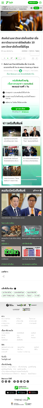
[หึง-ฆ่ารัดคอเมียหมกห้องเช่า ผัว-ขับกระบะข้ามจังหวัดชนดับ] (31, 147)
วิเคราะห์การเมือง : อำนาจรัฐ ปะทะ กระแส (13, 214)
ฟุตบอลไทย (19, 343)
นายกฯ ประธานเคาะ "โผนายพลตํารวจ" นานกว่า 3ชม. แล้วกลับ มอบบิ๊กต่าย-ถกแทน (11, 176)
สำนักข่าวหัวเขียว (7, 260)
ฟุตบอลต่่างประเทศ (7, 343)
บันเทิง (3, 331)
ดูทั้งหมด (36, 186)
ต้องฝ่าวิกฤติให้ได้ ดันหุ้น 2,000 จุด (31, 234)
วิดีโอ (17, 334)
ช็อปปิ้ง (4, 353)
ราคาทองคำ (32, 319)
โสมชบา (27, 292)
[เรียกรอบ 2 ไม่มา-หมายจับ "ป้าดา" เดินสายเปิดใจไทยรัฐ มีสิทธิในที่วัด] (31, 127)
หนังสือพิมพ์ (25, 51)
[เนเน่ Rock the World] (32, 247)
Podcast (33, 334)
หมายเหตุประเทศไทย (28, 260)
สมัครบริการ (33, 2)
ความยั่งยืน (5, 322)
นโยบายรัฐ (19, 317)
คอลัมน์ (32, 329)
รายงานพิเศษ (5, 329)
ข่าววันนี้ (34, 292)
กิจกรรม (4, 363)
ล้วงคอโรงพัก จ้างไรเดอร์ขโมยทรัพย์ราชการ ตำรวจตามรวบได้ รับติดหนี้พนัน (11, 156)
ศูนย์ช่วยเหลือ (20, 365)
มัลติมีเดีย (19, 336)
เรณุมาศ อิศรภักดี (30, 288)
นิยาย (3, 334)
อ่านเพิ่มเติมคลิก (9, 9)
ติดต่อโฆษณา (29, 370)
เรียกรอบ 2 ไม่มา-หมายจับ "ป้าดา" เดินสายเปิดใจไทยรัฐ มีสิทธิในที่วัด (31, 136)
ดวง (17, 331)
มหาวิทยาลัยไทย (6, 288)
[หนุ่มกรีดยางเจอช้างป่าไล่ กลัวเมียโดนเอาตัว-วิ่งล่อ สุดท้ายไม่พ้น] (12, 127)
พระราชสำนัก (5, 315)
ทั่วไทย (18, 315)
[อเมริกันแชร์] (11, 247)
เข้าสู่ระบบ (34, 107)
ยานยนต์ (18, 319)
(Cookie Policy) (23, 9)
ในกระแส (31, 315)
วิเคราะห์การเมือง (7, 219)
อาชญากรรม (5, 319)
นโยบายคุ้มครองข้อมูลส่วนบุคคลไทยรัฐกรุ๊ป (13, 368)
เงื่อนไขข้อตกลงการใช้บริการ (9, 370)
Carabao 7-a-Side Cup (23, 348)
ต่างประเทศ (32, 317)
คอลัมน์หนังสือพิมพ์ (13, 186)
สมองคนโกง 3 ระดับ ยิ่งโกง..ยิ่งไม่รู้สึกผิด (11, 236)
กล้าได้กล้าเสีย (26, 239)
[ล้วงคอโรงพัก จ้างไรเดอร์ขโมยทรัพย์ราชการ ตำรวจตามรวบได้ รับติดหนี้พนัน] (12, 147)
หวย (31, 331)
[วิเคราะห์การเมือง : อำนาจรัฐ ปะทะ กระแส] (22, 200)
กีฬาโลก (18, 346)
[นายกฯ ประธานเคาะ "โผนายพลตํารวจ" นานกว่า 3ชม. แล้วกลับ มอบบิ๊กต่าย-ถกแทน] (12, 167)
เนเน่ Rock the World (28, 255)
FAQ (13, 365)
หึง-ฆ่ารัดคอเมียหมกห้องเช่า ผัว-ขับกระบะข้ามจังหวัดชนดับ (31, 156)
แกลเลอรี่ (4, 348)
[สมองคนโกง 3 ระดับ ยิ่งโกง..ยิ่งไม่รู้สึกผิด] (11, 227)
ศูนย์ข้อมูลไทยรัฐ (6, 365)
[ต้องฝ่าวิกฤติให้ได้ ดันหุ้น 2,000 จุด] (32, 227)
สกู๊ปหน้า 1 (5, 240)
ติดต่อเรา (21, 370)
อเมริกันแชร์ (5, 255)
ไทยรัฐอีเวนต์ (6, 356)
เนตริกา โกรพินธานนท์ (8, 292)
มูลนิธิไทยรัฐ (29, 363)
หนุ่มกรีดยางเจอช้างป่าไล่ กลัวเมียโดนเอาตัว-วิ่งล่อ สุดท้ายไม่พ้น (11, 136)
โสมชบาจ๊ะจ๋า (19, 292)
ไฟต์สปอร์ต (5, 346)
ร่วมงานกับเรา (12, 363)
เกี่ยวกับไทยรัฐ (21, 363)
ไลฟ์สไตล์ (32, 51)
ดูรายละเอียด (12, 107)
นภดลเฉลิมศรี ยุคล (18, 288)
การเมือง (4, 317)
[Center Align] (41, 8)
